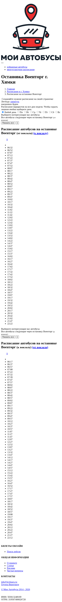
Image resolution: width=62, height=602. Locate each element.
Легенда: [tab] (10, 101)
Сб (52, 112)
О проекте (12, 563)
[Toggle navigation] (2, 62)
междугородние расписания (20, 69)
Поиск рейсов (14, 551)
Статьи (10, 565)
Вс (59, 112)
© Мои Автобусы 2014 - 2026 (15, 589)
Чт (40, 112)
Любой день (10, 112)
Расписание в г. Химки (18, 91)
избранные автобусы (17, 67)
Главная (11, 89)
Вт (27, 112)
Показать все (8, 123)
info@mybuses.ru (9, 582)
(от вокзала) (40, 347)
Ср (34, 112)
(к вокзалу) (40, 133)
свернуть (14, 101)
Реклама (11, 568)
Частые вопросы (15, 571)
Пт (46, 112)
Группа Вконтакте (10, 584)
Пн (21, 112)
